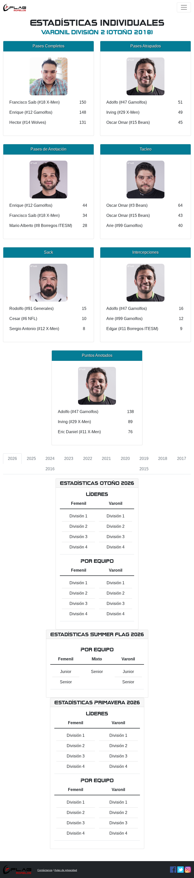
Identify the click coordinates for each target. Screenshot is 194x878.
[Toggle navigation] (184, 7)
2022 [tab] (87, 458)
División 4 (78, 547)
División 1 (78, 516)
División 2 (78, 526)
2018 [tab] (162, 458)
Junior (65, 671)
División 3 (78, 537)
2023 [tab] (68, 458)
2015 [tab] (144, 469)
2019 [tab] (144, 458)
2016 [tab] (50, 469)
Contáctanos (44, 870)
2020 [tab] (125, 458)
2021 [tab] (106, 458)
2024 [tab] (50, 458)
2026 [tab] (12, 458)
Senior (66, 682)
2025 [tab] (31, 458)
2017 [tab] (181, 458)
